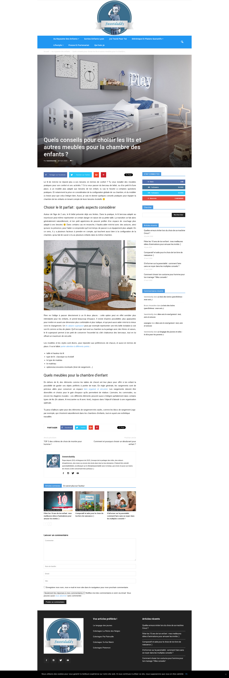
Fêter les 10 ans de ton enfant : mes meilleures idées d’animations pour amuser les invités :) (58, 516)
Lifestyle (57, 45)
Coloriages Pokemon (102, 648)
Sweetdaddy (51, 161)
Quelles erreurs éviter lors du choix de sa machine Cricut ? (164, 231)
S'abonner (179, 198)
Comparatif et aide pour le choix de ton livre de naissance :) (163, 253)
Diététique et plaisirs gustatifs (147, 39)
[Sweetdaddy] (114, 18)
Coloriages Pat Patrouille (103, 636)
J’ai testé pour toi (118, 39)
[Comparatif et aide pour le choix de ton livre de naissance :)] (89, 501)
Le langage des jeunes (102, 625)
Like (181, 182)
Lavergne (147, 323)
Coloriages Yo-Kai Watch (103, 642)
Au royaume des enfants (65, 39)
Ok (186, 674)
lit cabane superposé (75, 326)
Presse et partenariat (79, 45)
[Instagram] (69, 473)
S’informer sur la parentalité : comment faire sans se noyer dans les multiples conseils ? (120, 516)
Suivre (180, 187)
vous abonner (61, 596)
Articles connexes (52, 486)
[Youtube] (78, 473)
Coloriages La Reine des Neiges (106, 631)
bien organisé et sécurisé (95, 389)
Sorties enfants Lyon (94, 39)
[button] (182, 42)
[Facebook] (64, 473)
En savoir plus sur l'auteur (74, 486)
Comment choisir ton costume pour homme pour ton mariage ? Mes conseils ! (164, 275)
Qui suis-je (99, 45)
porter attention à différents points (75, 346)
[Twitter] (74, 473)
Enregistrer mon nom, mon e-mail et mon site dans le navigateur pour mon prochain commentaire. (87, 587)
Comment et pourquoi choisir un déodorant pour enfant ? (115, 442)
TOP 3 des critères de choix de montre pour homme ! (63, 442)
